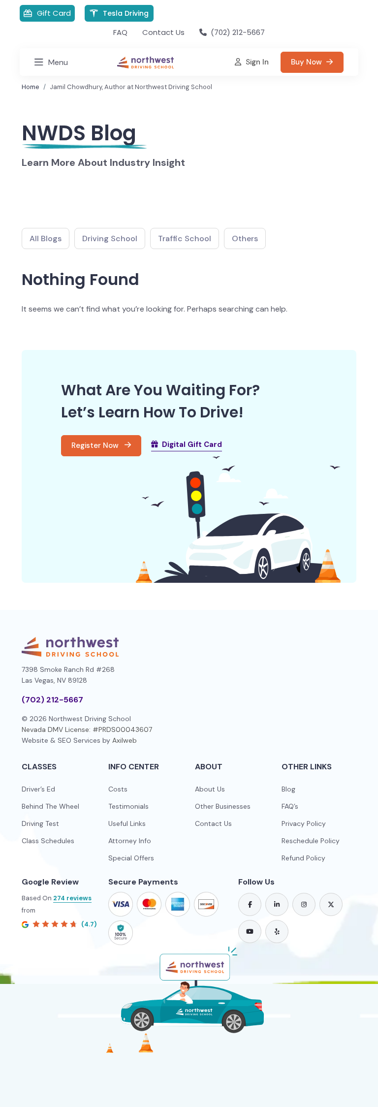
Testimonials (128, 806)
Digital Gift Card (192, 444)
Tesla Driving (126, 13)
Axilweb (124, 740)
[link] (249, 904)
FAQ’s (290, 806)
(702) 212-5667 (52, 700)
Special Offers (131, 858)
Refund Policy (303, 858)
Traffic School (184, 238)
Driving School (109, 238)
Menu (58, 62)
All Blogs (46, 238)
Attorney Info (129, 840)
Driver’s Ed (38, 789)
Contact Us (163, 32)
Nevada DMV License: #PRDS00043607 (87, 729)
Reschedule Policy (311, 840)
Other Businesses (223, 806)
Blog (288, 789)
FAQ (120, 32)
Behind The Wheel (50, 806)
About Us (210, 789)
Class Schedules (48, 840)
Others (245, 238)
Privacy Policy (304, 823)
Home (30, 87)
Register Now (96, 445)
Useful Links (127, 823)
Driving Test (40, 823)
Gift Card (54, 13)
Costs (117, 789)
